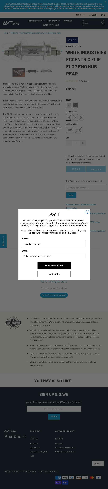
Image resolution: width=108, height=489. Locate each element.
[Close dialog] (87, 211)
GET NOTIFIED (54, 265)
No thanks (54, 273)
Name (25, 238)
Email (25, 250)
